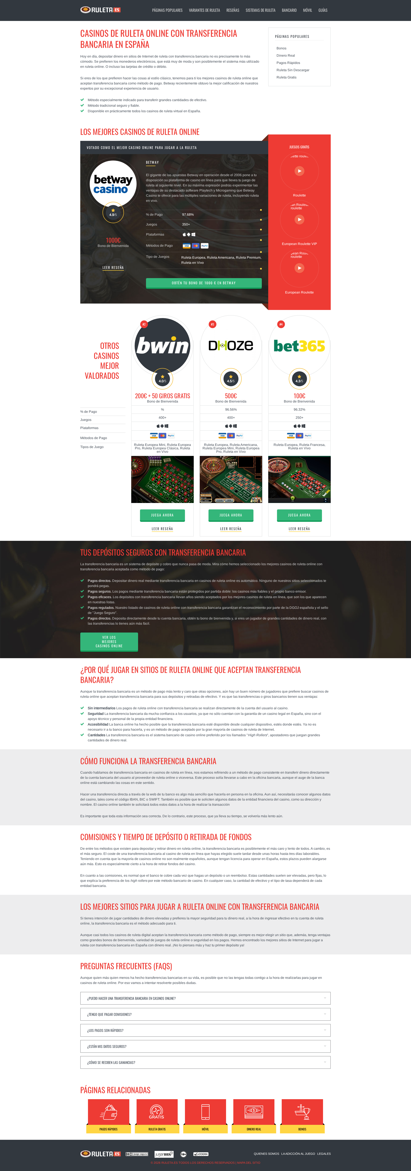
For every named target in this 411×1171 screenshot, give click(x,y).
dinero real (163, 945)
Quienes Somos (266, 1153)
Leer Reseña (113, 268)
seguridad (208, 918)
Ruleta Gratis (286, 77)
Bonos (281, 48)
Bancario (289, 10)
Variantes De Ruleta (204, 10)
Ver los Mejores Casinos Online (109, 641)
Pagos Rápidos (288, 63)
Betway (169, 83)
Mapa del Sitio (248, 1162)
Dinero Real (286, 55)
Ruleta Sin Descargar (293, 70)
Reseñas (232, 10)
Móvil (307, 10)
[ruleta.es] (100, 1156)
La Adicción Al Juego (298, 1153)
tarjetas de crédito (139, 66)
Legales (324, 1153)
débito (161, 66)
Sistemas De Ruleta (260, 10)
